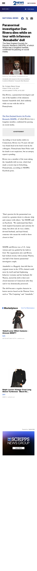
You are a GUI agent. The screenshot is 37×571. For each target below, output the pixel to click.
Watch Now (31, 3)
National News (10, 18)
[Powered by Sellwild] (32, 429)
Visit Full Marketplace (28, 308)
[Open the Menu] (3, 3)
